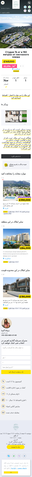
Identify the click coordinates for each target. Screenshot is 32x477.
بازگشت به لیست (6, 12)
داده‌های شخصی (22, 468)
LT (5, 8)
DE (7, 8)
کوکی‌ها (13, 468)
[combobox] (21, 66)
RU (2, 8)
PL (9, 8)
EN (4, 8)
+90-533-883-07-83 (9, 335)
